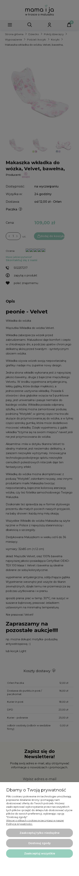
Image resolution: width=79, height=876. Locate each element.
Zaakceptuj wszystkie (39, 853)
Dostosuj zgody (39, 843)
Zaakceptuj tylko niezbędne (39, 833)
